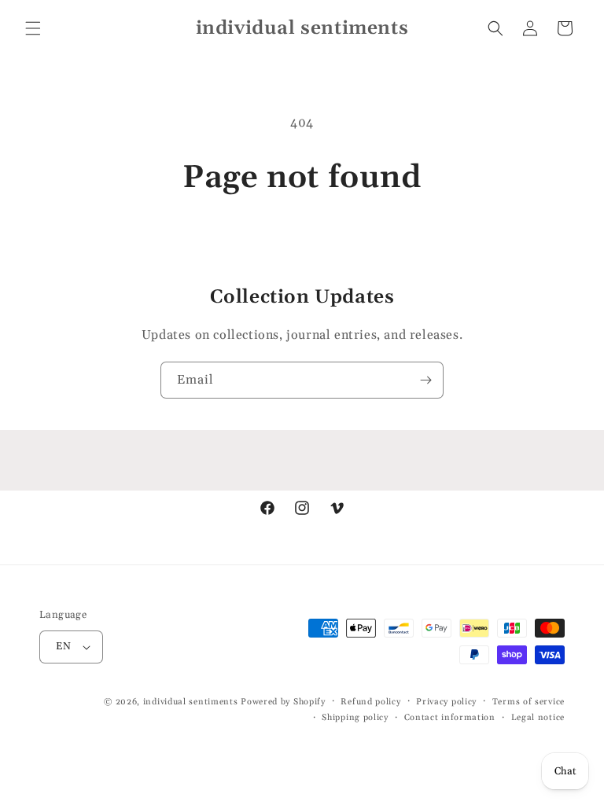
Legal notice (538, 717)
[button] (33, 28)
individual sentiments (190, 702)
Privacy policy (446, 702)
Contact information (449, 717)
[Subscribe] (425, 380)
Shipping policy (355, 717)
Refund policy (370, 702)
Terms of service (528, 702)
